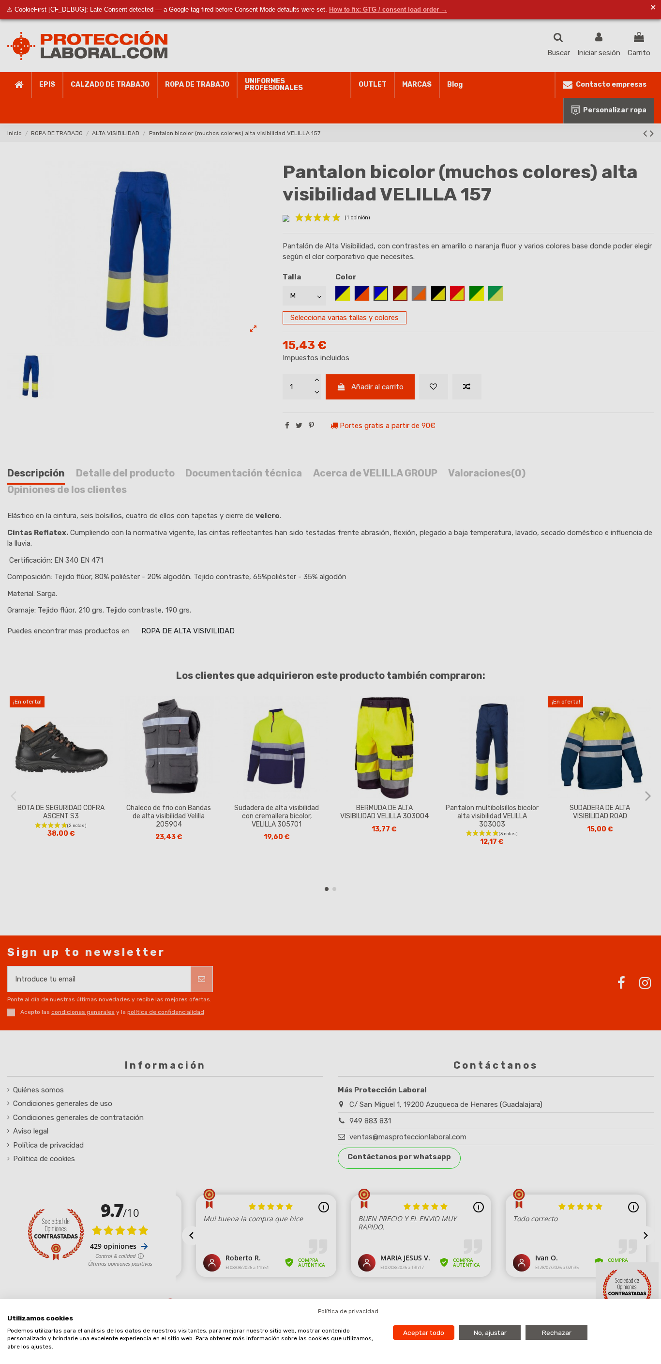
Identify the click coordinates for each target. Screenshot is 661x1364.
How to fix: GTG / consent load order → (388, 9)
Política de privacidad (348, 1311)
